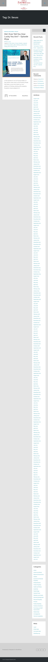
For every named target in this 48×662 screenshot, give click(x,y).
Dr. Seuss (16, 43)
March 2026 (36, 109)
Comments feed (37, 631)
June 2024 (36, 153)
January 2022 (36, 214)
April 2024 (36, 157)
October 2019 (37, 271)
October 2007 (37, 553)
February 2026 (37, 111)
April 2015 (36, 383)
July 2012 (36, 445)
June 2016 (36, 354)
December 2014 (37, 392)
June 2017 (36, 331)
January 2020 (36, 265)
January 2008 (36, 546)
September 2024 (37, 147)
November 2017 (37, 320)
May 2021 (36, 231)
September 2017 (37, 324)
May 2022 (36, 206)
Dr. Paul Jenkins (12, 43)
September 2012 (37, 441)
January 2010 (36, 498)
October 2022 (37, 195)
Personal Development (9, 31)
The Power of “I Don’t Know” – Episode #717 (38, 47)
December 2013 (37, 417)
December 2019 (37, 267)
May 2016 (36, 356)
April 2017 (36, 335)
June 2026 (36, 102)
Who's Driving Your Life (12, 46)
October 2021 (36, 221)
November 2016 (37, 343)
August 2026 (36, 98)
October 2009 (37, 504)
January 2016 (36, 364)
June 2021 (36, 229)
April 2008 (36, 540)
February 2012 (37, 455)
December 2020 (37, 242)
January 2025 (36, 138)
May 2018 (36, 307)
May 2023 (36, 181)
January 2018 (36, 316)
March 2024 (36, 159)
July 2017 (36, 329)
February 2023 (37, 187)
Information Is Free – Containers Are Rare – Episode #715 (38, 59)
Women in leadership (38, 616)
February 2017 (37, 339)
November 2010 (37, 479)
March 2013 (36, 430)
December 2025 (37, 115)
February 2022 (37, 212)
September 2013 (37, 422)
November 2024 (37, 143)
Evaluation (21, 43)
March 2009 (36, 517)
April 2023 (36, 183)
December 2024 (37, 140)
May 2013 (36, 426)
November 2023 (37, 168)
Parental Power (37, 593)
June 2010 (36, 487)
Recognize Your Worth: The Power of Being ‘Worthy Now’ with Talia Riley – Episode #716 (39, 52)
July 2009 (36, 508)
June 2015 (36, 379)
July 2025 (36, 126)
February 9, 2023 (7, 41)
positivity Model (24, 44)
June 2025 (36, 128)
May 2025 (36, 130)
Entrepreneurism (37, 582)
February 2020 (37, 263)
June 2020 (36, 255)
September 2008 (37, 529)
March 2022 (36, 210)
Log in (35, 627)
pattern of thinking (16, 44)
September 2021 (37, 223)
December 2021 (37, 217)
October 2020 (37, 246)
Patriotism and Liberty (38, 595)
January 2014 (36, 415)
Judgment (25, 43)
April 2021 (36, 233)
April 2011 (36, 474)
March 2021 (36, 236)
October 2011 (36, 464)
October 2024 (37, 145)
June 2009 (36, 510)
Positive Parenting (37, 603)
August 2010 (36, 483)
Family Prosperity (37, 584)
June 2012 (36, 447)
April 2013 (36, 428)
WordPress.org (37, 633)
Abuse (35, 570)
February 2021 (37, 238)
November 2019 (37, 269)
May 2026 (36, 104)
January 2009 (36, 521)
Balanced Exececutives (39, 574)
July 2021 (36, 227)
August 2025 (36, 124)
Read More (25, 95)
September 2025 (37, 121)
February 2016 (37, 362)
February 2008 (37, 544)
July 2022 (36, 202)
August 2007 (36, 557)
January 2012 (36, 457)
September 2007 (37, 555)
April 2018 (36, 310)
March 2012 (36, 453)
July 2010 (36, 485)
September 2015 (37, 373)
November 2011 (37, 462)
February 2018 (37, 314)
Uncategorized (37, 614)
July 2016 (36, 352)
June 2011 (36, 470)
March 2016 (36, 360)
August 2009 (36, 506)
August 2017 (36, 326)
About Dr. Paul (41, 79)
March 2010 (36, 493)
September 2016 (37, 348)
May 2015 (36, 381)
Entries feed (36, 629)
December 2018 (37, 293)
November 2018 (37, 295)
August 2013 (36, 424)
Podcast (16, 31)
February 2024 (37, 162)
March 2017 (36, 337)
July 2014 (36, 403)
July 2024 (36, 151)
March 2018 (36, 312)
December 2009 (37, 500)
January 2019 (36, 290)
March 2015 (36, 386)
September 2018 (37, 299)
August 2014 (36, 400)
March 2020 (36, 261)
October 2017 (36, 322)
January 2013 (36, 434)
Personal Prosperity (38, 599)
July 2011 (35, 468)
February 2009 (37, 519)
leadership (36, 589)
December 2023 (37, 166)
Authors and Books (38, 572)
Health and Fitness (38, 586)
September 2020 (37, 248)
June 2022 (36, 204)
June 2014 (36, 405)
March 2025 (36, 134)
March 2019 (36, 286)
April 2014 (36, 409)
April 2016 (36, 358)
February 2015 (37, 388)
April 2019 (36, 284)
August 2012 (36, 443)
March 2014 (36, 411)
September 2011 (37, 466)
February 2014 (37, 413)
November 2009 (37, 502)
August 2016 (36, 350)
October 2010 (37, 481)
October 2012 (36, 438)
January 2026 (36, 113)
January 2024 (36, 164)
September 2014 (37, 398)
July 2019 (36, 278)
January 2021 (36, 240)
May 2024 (36, 155)
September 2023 (37, 172)
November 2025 (37, 117)
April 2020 (36, 259)
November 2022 (37, 193)
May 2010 (36, 489)
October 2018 (37, 297)
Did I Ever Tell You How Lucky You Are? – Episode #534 (16, 36)
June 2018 (36, 305)
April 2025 (36, 132)
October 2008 (37, 527)
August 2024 (36, 149)
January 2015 (36, 390)
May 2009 (36, 512)
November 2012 (37, 436)
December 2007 (37, 548)
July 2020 (36, 252)
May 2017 (36, 333)
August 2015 (36, 375)
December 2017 (37, 318)
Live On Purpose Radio (8, 44)
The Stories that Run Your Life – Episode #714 (38, 64)
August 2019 (36, 276)
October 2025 (37, 119)
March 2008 (36, 542)
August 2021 (36, 225)
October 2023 (37, 170)
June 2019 (36, 280)
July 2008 (36, 534)
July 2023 (36, 176)
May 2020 (36, 257)
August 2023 (36, 174)
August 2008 (36, 531)
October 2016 (37, 345)
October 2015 (36, 371)
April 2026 (36, 107)
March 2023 (36, 185)
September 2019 (37, 274)
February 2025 (37, 136)
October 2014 (37, 396)
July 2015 (36, 377)
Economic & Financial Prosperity (38, 579)
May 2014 (36, 407)
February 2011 (37, 476)
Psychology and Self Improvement (38, 608)
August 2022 (36, 200)
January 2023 (36, 189)
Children (35, 576)
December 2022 (37, 191)
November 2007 (37, 550)
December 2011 (37, 460)
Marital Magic (36, 591)
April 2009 (36, 515)
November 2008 (37, 525)
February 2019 (37, 288)
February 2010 (37, 495)
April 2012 (36, 451)
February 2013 (37, 432)
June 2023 (36, 178)
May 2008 (36, 538)
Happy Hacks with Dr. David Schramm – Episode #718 (38, 42)
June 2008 (36, 536)
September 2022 (37, 197)
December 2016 (37, 341)
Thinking (5, 46)
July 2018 (36, 303)
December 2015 (37, 367)
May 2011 (36, 472)
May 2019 (36, 282)
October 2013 (36, 419)
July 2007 (36, 559)
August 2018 (36, 301)
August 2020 (36, 250)
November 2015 (37, 369)
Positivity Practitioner (38, 605)
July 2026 (36, 100)
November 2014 (37, 394)
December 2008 (37, 523)
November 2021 (37, 219)
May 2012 (36, 449)
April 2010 (36, 491)
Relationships (36, 611)
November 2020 (37, 244)
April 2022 (36, 208)
